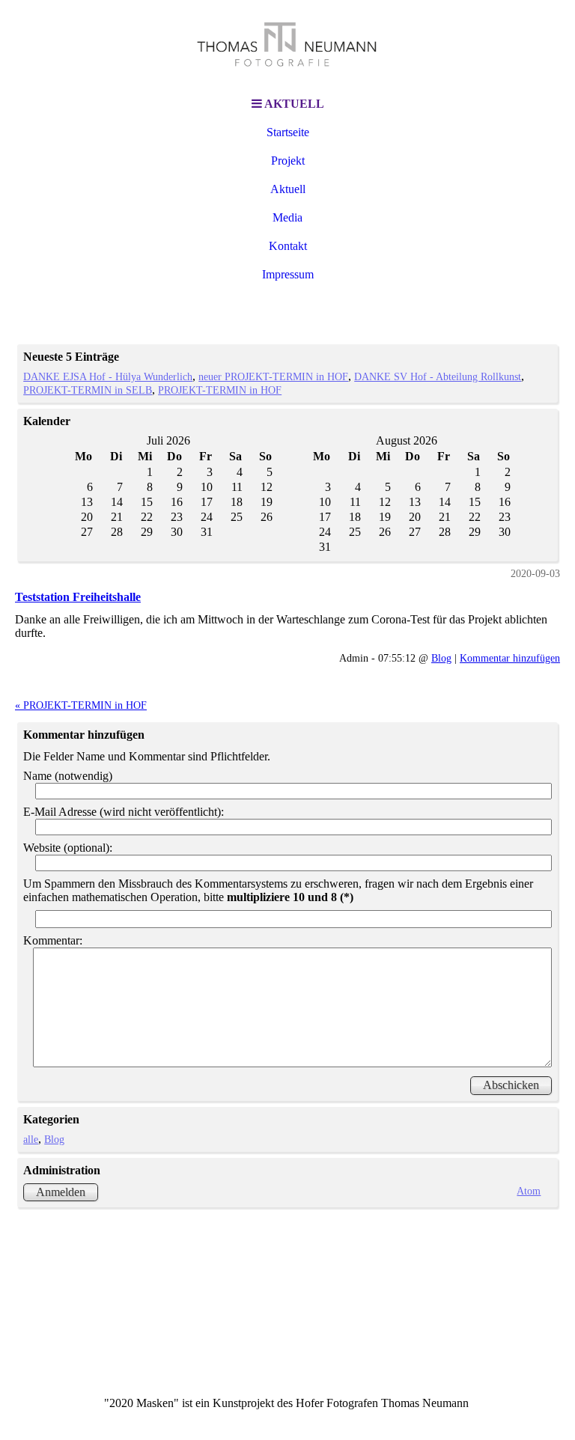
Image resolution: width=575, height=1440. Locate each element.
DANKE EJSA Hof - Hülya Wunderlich (107, 376)
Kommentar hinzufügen (510, 658)
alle (30, 1139)
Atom (529, 1191)
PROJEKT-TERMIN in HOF (220, 390)
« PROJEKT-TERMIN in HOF (81, 705)
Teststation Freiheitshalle (78, 597)
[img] (287, 44)
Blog (441, 658)
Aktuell (287, 189)
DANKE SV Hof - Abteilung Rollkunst (437, 376)
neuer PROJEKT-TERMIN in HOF (273, 376)
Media (287, 217)
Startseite (288, 132)
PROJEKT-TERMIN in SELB (87, 390)
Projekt (288, 160)
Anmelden (60, 1192)
